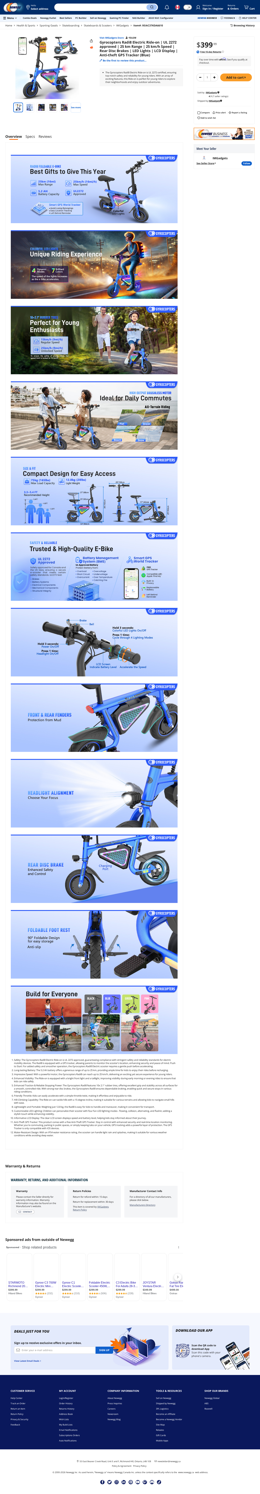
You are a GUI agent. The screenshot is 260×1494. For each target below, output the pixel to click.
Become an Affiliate (165, 1414)
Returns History (66, 1408)
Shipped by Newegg (165, 1403)
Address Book (66, 1414)
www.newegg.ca (186, 1472)
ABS (206, 1403)
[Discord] (152, 1482)
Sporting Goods (49, 25)
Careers (111, 1408)
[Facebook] (102, 1482)
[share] (91, 41)
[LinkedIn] (123, 1482)
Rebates (160, 1429)
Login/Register (66, 1398)
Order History (66, 1403)
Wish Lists (64, 1419)
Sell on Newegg (163, 1398)
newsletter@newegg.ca (169, 1461)
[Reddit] (91, 47)
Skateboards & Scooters (98, 25)
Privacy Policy (139, 1465)
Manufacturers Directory (142, 1205)
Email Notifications (68, 1429)
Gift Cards (161, 1435)
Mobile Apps (162, 1440)
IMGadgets (122, 25)
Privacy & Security (19, 1419)
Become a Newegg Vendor (169, 1419)
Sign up (104, 1350)
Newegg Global (211, 1398)
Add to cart (235, 77)
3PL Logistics (162, 1408)
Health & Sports (26, 25)
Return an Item (18, 1408)
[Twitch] (144, 1482)
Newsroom (113, 1414)
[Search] (151, 7)
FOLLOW (246, 163)
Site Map (160, 1424)
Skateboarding (70, 25)
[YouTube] (138, 1482)
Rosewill (208, 1408)
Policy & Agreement (121, 1465)
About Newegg (115, 1398)
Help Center (16, 1398)
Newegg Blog (114, 1419)
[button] (37, 7)
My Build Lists (66, 1424)
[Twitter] (109, 1482)
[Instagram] (116, 1482)
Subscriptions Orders (69, 1435)
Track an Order (18, 1403)
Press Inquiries (115, 1403)
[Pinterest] (130, 1482)
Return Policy (17, 1414)
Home (8, 25)
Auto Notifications (68, 1440)
